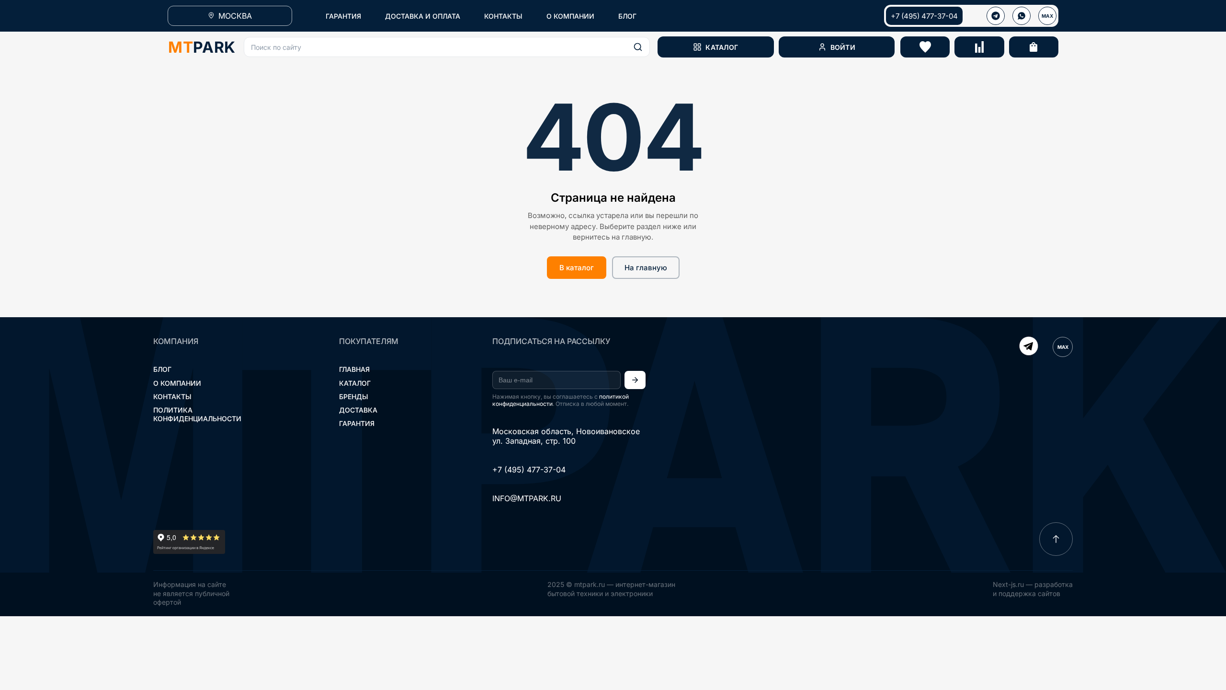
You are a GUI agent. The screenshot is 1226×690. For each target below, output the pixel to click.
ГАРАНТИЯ (343, 16)
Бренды (353, 396)
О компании (177, 383)
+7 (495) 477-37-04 (924, 16)
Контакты (172, 396)
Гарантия (357, 423)
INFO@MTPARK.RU (526, 498)
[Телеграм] (996, 16)
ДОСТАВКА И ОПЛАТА (422, 16)
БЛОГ (627, 16)
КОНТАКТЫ (503, 16)
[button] (447, 47)
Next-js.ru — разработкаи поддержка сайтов (1033, 588)
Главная (354, 369)
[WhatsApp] (1021, 16)
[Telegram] (1028, 346)
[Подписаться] (635, 380)
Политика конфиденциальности (197, 414)
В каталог (576, 267)
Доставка (358, 410)
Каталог (355, 383)
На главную (645, 267)
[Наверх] (1056, 539)
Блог (162, 369)
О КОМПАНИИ (570, 16)
